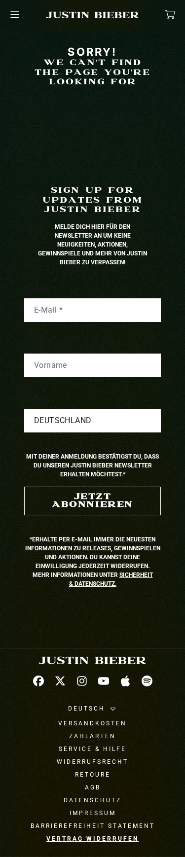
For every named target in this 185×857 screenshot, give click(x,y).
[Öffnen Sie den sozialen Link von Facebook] (38, 681)
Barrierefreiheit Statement (93, 825)
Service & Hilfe (92, 749)
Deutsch (86, 708)
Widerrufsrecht (92, 761)
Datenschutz (92, 800)
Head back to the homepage (92, 110)
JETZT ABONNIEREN (92, 500)
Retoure (93, 774)
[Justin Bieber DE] (93, 14)
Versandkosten (92, 723)
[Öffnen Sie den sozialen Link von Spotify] (147, 681)
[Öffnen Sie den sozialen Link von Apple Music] (125, 681)
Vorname (43, 343)
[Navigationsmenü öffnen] (15, 15)
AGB (93, 787)
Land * (37, 398)
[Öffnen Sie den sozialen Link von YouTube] (103, 681)
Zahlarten (92, 736)
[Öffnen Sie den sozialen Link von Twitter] (60, 681)
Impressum (93, 813)
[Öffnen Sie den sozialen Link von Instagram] (82, 681)
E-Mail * (40, 288)
